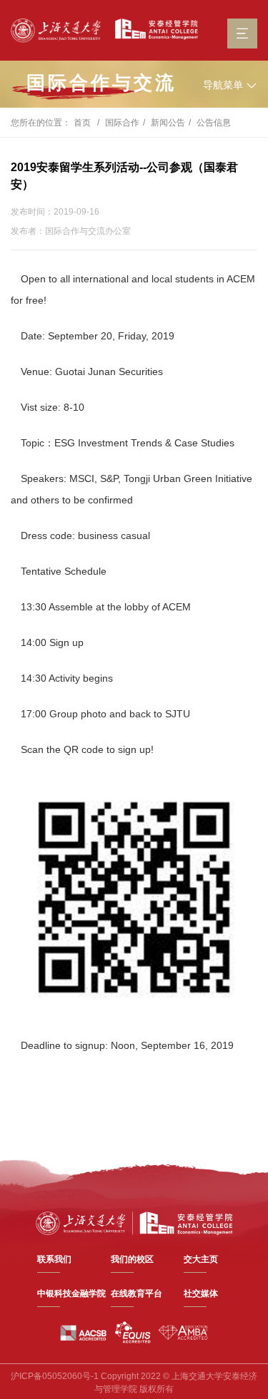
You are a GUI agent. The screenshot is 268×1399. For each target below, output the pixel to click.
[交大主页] (56, 31)
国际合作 (122, 123)
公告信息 (214, 123)
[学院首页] (153, 29)
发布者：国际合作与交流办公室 (71, 231)
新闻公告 (168, 123)
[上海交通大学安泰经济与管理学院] (134, 1222)
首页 (82, 123)
